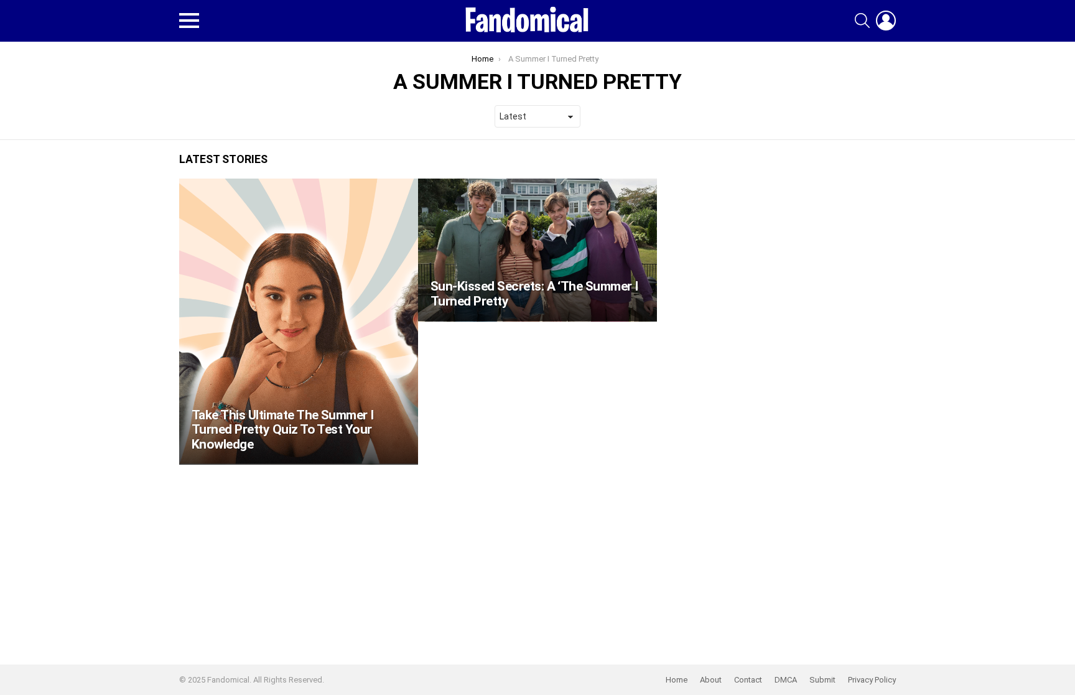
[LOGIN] (886, 20)
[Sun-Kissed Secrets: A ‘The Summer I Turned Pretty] (537, 250)
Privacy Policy (872, 679)
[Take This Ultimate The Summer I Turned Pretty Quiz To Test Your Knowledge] (298, 322)
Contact (748, 679)
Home (676, 679)
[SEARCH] (862, 20)
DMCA (786, 679)
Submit (822, 679)
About (711, 679)
